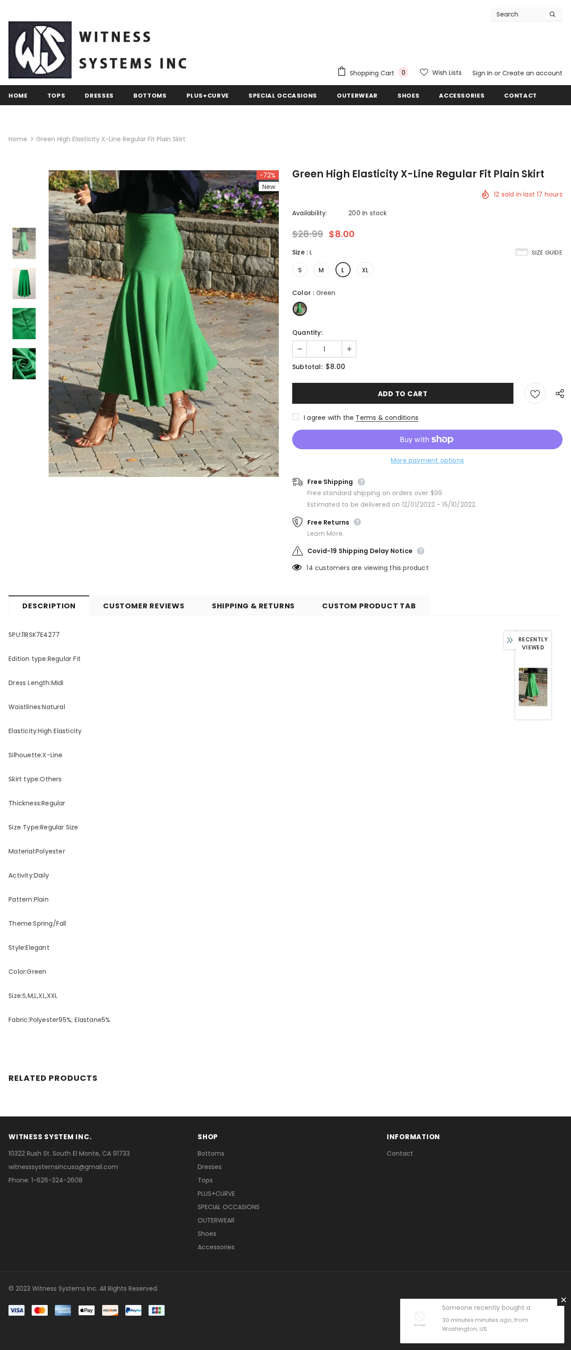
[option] (164, 323)
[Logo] (97, 49)
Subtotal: (307, 366)
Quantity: (307, 332)
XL (365, 270)
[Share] (557, 393)
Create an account (532, 73)
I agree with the (329, 417)
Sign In (483, 73)
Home (17, 139)
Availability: (309, 213)
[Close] (563, 1299)
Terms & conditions (387, 417)
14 (309, 567)
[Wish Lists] (535, 393)
